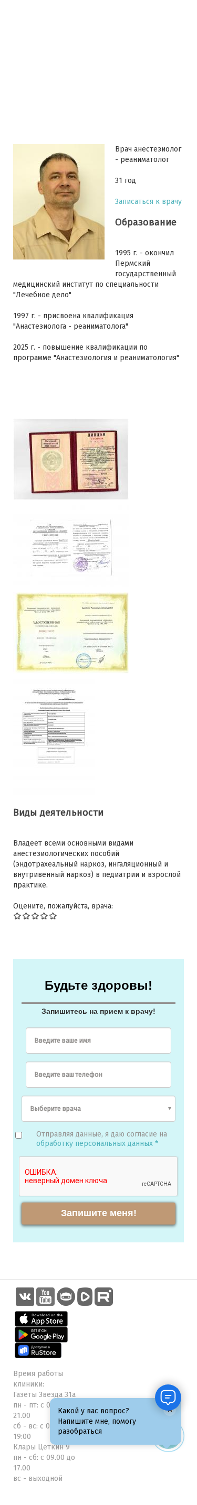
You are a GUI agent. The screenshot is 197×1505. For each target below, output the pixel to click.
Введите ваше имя (63, 1040)
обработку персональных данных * (97, 1143)
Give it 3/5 (35, 915)
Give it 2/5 (26, 915)
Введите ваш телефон (68, 1074)
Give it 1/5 (17, 915)
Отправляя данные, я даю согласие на (101, 1139)
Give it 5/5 (53, 915)
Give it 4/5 (44, 915)
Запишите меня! (99, 1213)
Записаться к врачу (148, 201)
